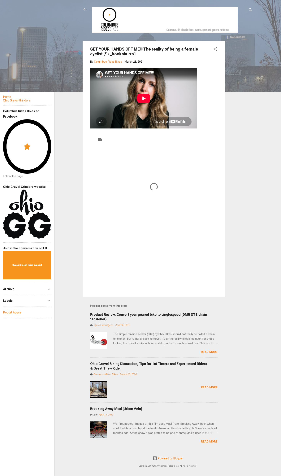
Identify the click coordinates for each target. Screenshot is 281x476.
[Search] (250, 10)
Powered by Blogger (170, 458)
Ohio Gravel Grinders (16, 100)
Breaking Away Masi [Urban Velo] (116, 409)
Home (7, 97)
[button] (215, 50)
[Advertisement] (239, 98)
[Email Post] (100, 140)
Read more (209, 352)
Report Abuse (12, 312)
